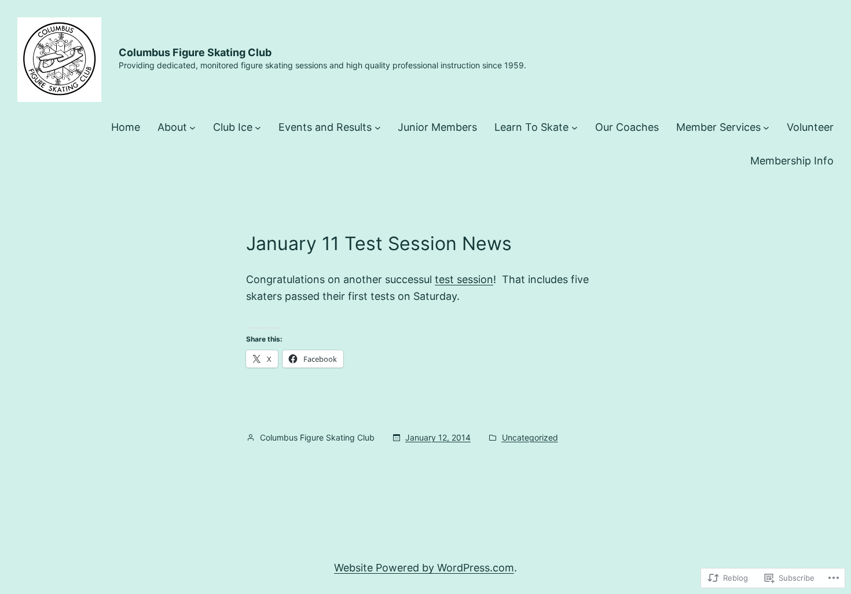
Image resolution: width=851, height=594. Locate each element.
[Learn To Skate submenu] (574, 127)
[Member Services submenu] (766, 127)
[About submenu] (192, 127)
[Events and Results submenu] (378, 127)
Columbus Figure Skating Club (195, 52)
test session (464, 279)
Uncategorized (530, 437)
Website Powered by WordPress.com (424, 568)
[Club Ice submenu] (258, 127)
